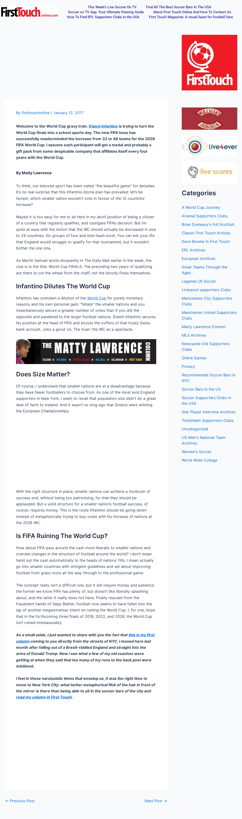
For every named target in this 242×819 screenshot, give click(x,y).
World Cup (96, 298)
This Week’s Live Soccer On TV (112, 7)
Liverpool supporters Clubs (206, 289)
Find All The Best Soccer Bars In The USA (178, 7)
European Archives (198, 258)
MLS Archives (194, 335)
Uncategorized (195, 429)
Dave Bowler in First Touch (206, 241)
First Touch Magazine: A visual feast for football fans (191, 17)
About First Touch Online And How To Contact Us (192, 12)
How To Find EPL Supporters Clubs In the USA (103, 17)
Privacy (188, 366)
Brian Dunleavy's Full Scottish (208, 224)
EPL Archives (193, 250)
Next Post (156, 801)
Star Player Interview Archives (208, 412)
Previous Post (20, 801)
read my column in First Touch (44, 697)
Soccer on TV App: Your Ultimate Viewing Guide (106, 12)
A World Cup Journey (201, 207)
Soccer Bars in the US (201, 389)
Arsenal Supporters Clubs (205, 216)
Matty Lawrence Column (203, 326)
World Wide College (199, 460)
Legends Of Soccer (199, 281)
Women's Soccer (197, 451)
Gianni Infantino (103, 126)
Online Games (194, 358)
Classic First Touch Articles (206, 233)
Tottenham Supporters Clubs (207, 420)
